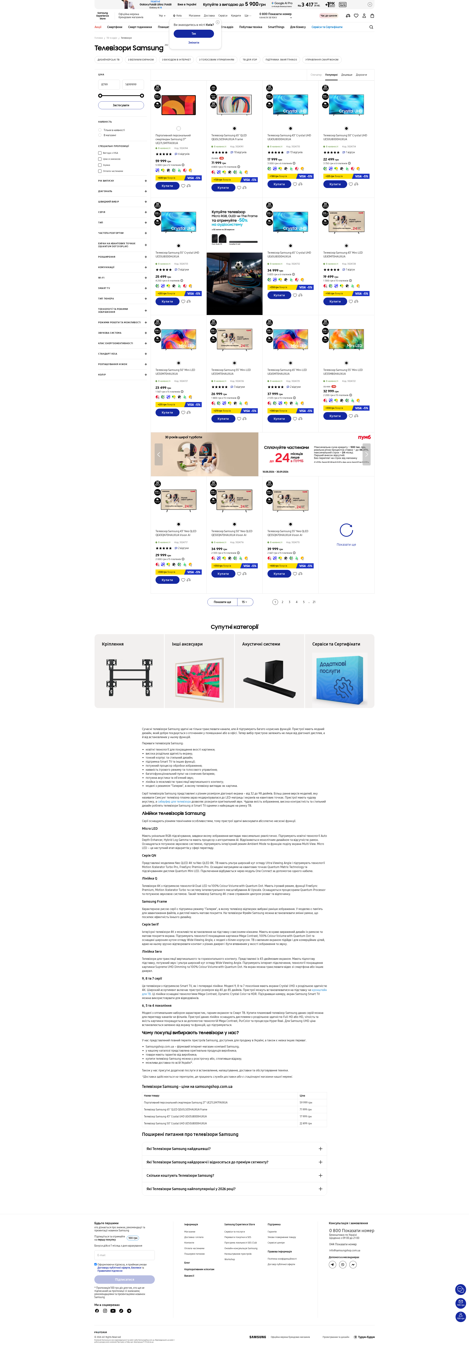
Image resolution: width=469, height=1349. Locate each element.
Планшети (165, 27)
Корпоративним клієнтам (199, 1269)
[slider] (100, 96)
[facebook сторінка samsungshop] (353, 1264)
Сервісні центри (276, 1242)
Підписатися (124, 1280)
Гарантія (272, 1231)
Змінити (193, 42)
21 (314, 602)
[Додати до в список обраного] (356, 16)
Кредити (236, 15)
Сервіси (222, 15)
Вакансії (189, 1275)
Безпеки (136, 1267)
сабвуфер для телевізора (174, 801)
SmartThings (276, 27)
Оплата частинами (194, 1248)
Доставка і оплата (194, 1237)
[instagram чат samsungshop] (105, 1311)
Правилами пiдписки (109, 1270)
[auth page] (364, 16)
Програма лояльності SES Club (240, 1242)
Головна (99, 38)
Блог (187, 1262)
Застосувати (121, 105)
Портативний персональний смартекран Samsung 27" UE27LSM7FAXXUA (186, 1102)
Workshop (229, 1259)
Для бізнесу (298, 27)
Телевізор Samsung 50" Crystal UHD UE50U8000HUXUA (175, 1123)
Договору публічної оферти (113, 1267)
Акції (98, 27)
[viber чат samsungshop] (342, 1264)
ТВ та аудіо (226, 27)
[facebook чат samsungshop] (97, 1311)
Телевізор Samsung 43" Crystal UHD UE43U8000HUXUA (175, 1116)
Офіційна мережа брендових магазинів (131, 16)
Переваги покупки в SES (237, 1237)
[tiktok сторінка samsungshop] (121, 1310)
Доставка (209, 15)
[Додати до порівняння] (348, 16)
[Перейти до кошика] (372, 16)
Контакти (189, 1242)
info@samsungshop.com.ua (344, 1250)
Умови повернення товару (282, 1237)
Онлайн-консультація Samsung (240, 1248)
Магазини (194, 15)
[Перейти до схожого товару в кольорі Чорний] (234, 128)
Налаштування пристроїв (238, 1253)
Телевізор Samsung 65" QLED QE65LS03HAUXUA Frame (175, 1109)
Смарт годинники (140, 27)
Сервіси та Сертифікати (327, 27)
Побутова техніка (250, 27)
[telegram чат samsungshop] (129, 1310)
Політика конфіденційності (282, 1258)
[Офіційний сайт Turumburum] (364, 1337)
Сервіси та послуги (234, 1231)
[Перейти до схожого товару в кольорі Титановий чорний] (346, 245)
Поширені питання (194, 1253)
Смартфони (114, 27)
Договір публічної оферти (281, 1264)
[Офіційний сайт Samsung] (258, 1337)
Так (194, 33)
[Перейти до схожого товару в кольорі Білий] (178, 128)
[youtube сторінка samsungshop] (113, 1311)
